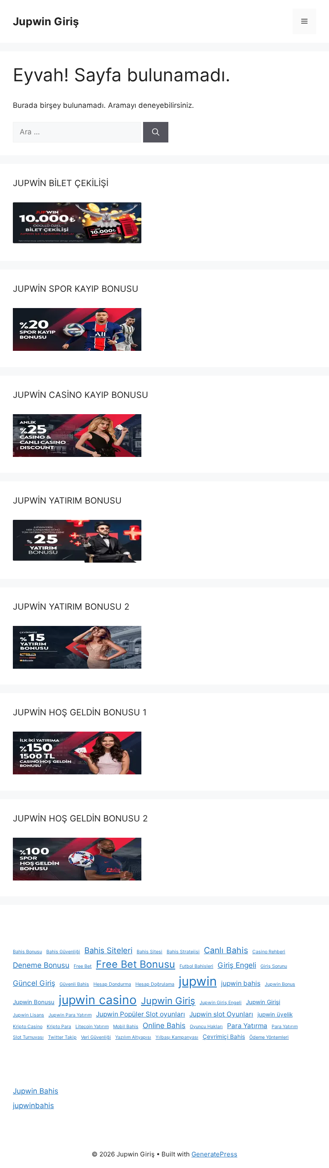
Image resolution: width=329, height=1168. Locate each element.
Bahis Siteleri (108, 950)
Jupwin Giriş (46, 21)
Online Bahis (164, 1025)
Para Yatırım (285, 1026)
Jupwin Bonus (280, 984)
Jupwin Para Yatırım (70, 1015)
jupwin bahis (240, 983)
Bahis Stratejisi (183, 952)
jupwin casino (98, 1000)
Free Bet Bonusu (135, 964)
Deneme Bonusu (41, 964)
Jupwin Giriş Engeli (221, 1002)
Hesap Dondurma (112, 984)
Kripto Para (59, 1026)
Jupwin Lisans (28, 1015)
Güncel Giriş (34, 982)
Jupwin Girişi (263, 1002)
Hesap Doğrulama (154, 984)
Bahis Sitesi (149, 952)
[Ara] (155, 132)
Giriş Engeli (237, 964)
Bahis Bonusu (27, 952)
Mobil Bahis (125, 1026)
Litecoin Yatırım (92, 1026)
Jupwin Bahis (35, 1091)
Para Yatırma (247, 1026)
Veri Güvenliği (96, 1037)
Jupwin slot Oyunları (221, 1014)
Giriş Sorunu (273, 966)
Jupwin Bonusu (33, 1002)
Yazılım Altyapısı (133, 1037)
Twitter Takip (62, 1037)
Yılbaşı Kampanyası (177, 1037)
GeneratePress (214, 1154)
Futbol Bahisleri (196, 966)
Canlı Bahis (226, 950)
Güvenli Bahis (74, 984)
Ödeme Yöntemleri (269, 1037)
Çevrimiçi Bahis (224, 1036)
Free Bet (83, 966)
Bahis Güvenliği (63, 952)
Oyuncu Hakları (206, 1026)
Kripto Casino (27, 1026)
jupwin (198, 981)
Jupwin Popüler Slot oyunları (140, 1014)
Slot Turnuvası (28, 1037)
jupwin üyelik (275, 1014)
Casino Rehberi (268, 952)
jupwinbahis (33, 1105)
